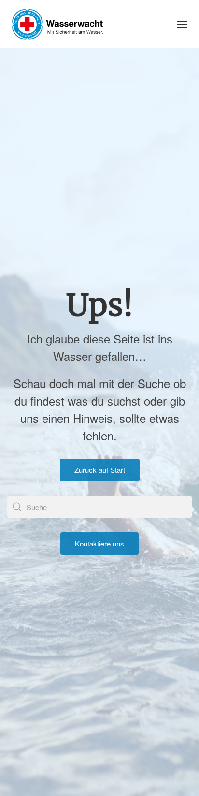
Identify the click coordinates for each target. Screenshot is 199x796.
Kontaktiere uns (99, 543)
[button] (182, 24)
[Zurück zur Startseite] (57, 24)
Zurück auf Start (99, 470)
